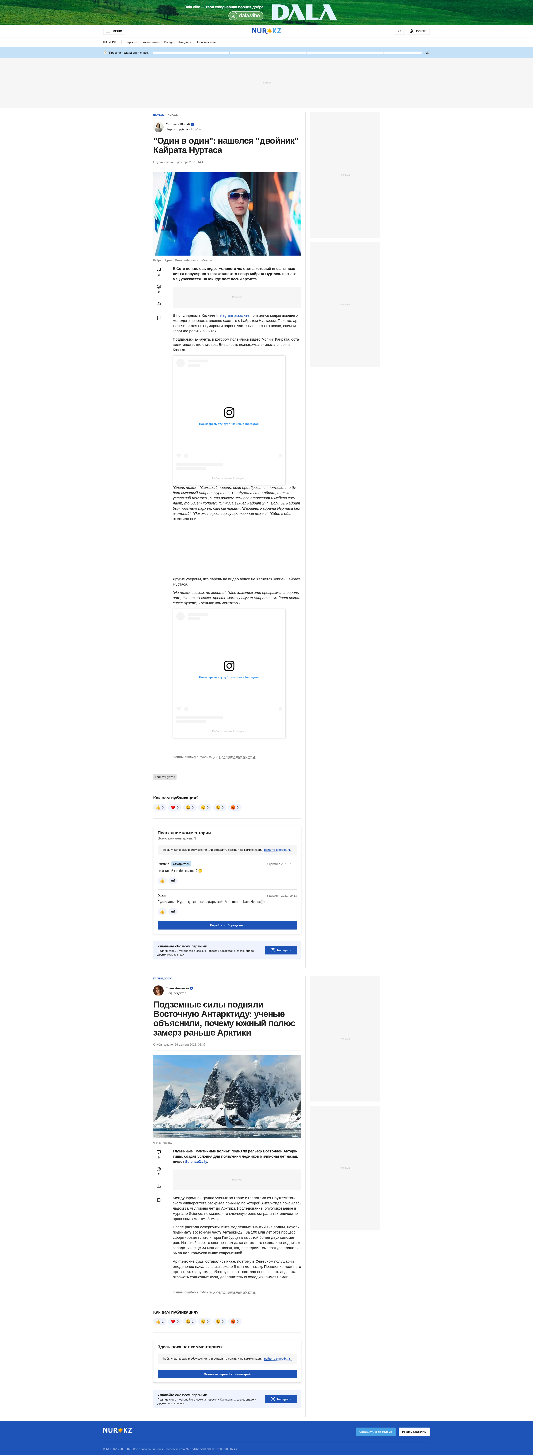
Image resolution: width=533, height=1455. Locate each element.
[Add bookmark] (158, 317)
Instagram (284, 950)
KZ (399, 31)
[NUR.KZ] (266, 31)
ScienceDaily (196, 1162)
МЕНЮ (117, 31)
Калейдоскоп (163, 978)
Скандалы (185, 42)
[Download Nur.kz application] (266, 12)
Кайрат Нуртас (165, 777)
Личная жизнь (150, 42)
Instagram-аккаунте (233, 315)
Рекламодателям (414, 1431)
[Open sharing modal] (158, 303)
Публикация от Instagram (229, 478)
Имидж (169, 42)
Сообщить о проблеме (375, 1431)
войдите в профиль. (277, 849)
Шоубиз (109, 42)
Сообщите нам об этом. (237, 757)
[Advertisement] (266, 83)
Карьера (131, 42)
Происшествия (206, 42)
